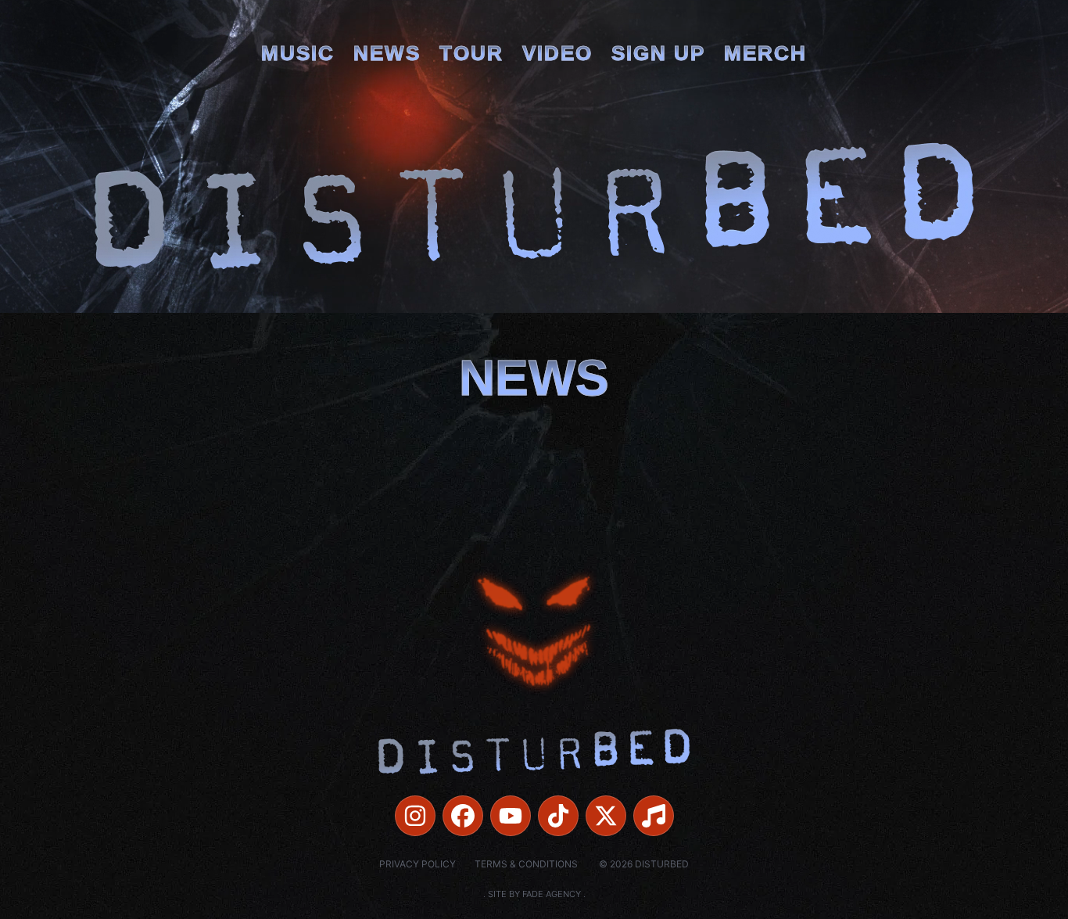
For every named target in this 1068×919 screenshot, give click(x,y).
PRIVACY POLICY (417, 864)
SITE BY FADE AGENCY (534, 893)
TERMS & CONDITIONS (526, 864)
